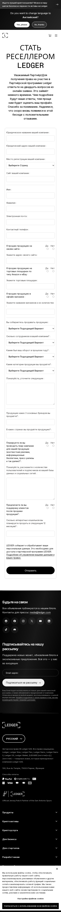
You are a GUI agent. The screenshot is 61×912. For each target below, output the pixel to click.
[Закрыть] (57, 869)
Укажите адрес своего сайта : (22, 255)
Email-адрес (12, 673)
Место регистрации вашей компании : (26, 159)
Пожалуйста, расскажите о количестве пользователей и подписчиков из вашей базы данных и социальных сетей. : (30, 470)
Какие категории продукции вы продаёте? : (29, 364)
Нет (53, 246)
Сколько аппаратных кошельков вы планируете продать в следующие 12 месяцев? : (25, 523)
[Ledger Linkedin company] (49, 621)
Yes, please (22, 24)
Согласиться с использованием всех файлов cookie (30, 906)
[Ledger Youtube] (40, 621)
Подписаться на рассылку (21, 682)
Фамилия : (11, 203)
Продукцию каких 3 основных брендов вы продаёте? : (28, 414)
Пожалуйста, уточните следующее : (25, 378)
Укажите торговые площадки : (22, 280)
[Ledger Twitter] (32, 621)
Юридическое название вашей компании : (28, 132)
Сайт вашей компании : (18, 173)
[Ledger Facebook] (14, 621)
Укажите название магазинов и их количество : (30, 304)
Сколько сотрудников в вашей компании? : (28, 336)
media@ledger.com (40, 612)
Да (46, 246)
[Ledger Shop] (50, 35)
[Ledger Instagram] (23, 621)
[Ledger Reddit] (6, 621)
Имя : (9, 189)
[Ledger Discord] (14, 629)
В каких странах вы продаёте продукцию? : (29, 429)
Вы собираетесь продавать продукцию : (27, 322)
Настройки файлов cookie (30, 898)
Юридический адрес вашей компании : (26, 146)
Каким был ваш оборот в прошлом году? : (28, 350)
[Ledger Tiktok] (6, 629)
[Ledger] (5, 35)
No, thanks (39, 24)
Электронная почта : (17, 216)
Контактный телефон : (17, 229)
